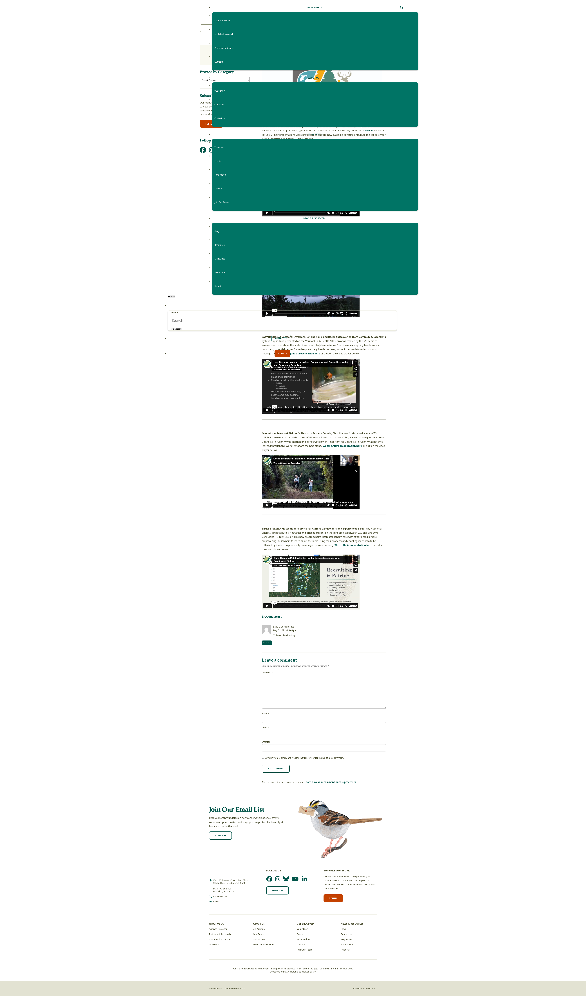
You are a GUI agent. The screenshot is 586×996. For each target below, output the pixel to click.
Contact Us (259, 939)
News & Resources (352, 923)
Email (265, 727)
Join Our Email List (237, 809)
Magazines (346, 939)
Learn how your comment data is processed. (331, 782)
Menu (172, 296)
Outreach (214, 944)
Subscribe (220, 835)
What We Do (216, 923)
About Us (259, 923)
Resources (346, 934)
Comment (267, 672)
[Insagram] (277, 879)
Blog (343, 929)
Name (265, 713)
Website (266, 742)
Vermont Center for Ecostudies (187, 8)
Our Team (258, 934)
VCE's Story (259, 929)
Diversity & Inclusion (264, 944)
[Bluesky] (286, 879)
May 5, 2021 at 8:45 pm (285, 630)
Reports (345, 949)
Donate (333, 898)
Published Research (220, 934)
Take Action (303, 939)
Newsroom (347, 944)
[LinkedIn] (304, 879)
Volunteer (302, 929)
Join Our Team (304, 949)
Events (300, 934)
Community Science (219, 939)
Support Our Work (337, 871)
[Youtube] (295, 879)
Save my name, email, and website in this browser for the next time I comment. (304, 757)
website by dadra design (364, 988)
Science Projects (218, 929)
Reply (266, 642)
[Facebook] (269, 879)
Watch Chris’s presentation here (342, 446)
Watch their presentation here (353, 545)
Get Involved (305, 923)
